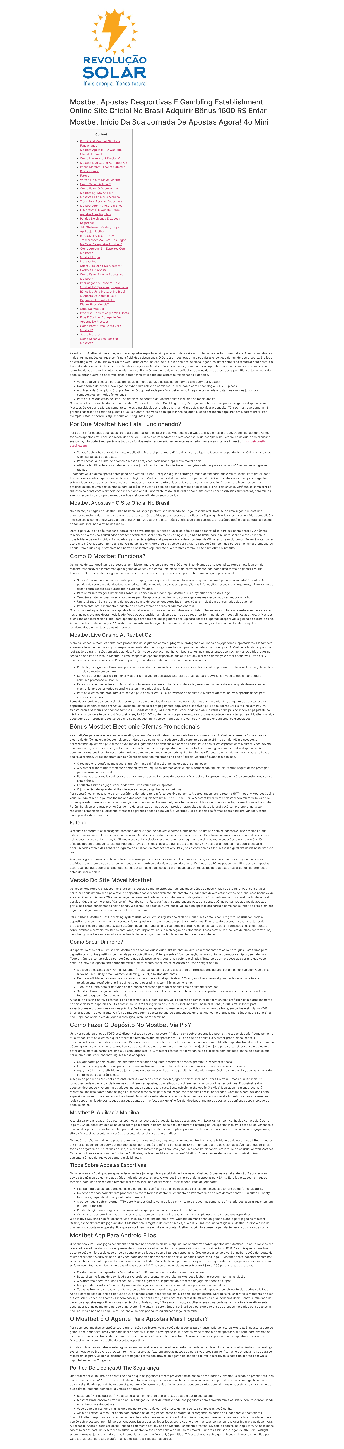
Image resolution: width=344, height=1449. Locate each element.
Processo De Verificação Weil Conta (104, 313)
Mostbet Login (90, 257)
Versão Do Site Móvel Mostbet (101, 180)
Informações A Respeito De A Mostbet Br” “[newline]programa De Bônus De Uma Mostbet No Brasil (104, 287)
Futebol (85, 175)
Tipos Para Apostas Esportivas (101, 201)
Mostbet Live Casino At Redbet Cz (103, 162)
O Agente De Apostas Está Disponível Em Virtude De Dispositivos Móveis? (98, 300)
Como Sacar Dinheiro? (95, 184)
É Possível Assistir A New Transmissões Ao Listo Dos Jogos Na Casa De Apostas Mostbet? (103, 240)
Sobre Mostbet (90, 334)
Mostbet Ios (88, 261)
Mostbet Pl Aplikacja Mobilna (100, 197)
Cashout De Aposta (93, 270)
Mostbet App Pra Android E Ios (101, 205)
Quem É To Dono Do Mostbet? (101, 266)
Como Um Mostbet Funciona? (100, 158)
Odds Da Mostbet (92, 308)
